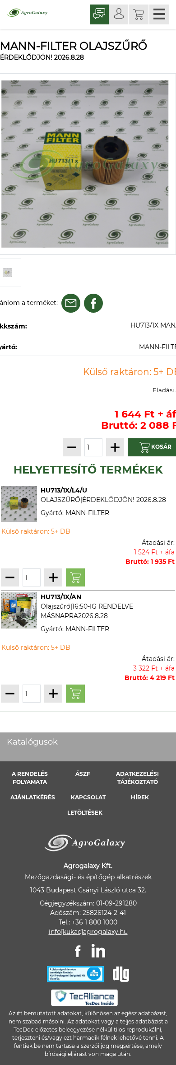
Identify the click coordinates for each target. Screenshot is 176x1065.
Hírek (140, 797)
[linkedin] (98, 950)
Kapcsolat (88, 797)
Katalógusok (32, 742)
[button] (138, 14)
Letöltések (84, 812)
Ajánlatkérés (32, 797)
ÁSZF (82, 773)
